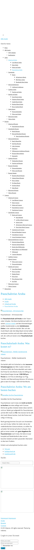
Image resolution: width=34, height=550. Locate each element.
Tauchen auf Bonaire (17, 163)
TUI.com (7, 449)
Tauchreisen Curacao (17, 210)
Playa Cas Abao (16, 271)
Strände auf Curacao (13, 266)
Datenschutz (8, 289)
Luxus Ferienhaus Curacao (19, 237)
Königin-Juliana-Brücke (18, 244)
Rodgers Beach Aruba (17, 104)
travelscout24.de (10, 454)
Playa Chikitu (15, 180)
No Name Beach (16, 183)
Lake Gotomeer (16, 146)
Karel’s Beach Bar (16, 141)
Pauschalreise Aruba (17, 70)
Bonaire (7, 121)
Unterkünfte (11, 72)
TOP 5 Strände (12, 52)
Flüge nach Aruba (16, 114)
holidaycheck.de (10, 451)
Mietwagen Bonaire (13, 190)
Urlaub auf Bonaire (13, 124)
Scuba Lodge (19, 222)
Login (3, 548)
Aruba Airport (11, 109)
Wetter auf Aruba (16, 67)
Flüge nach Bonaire (17, 170)
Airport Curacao (12, 259)
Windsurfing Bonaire (17, 161)
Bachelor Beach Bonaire (18, 175)
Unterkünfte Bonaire (13, 129)
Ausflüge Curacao (12, 257)
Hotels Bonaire (16, 131)
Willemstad (15, 252)
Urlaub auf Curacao (13, 198)
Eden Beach (15, 188)
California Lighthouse (17, 87)
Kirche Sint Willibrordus (18, 247)
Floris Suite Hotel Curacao (22, 227)
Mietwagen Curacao (13, 284)
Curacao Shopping (17, 254)
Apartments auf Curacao (18, 229)
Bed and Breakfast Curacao (19, 232)
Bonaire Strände (12, 173)
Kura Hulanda (19, 217)
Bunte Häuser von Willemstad (19, 249)
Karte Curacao (15, 202)
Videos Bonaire (12, 193)
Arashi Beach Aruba (17, 102)
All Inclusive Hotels (21, 77)
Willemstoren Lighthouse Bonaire (20, 151)
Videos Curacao (12, 286)
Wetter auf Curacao (17, 205)
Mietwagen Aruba (12, 116)
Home (6, 47)
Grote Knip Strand (16, 269)
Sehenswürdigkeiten (13, 84)
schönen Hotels (10, 323)
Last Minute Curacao (17, 200)
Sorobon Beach (16, 185)
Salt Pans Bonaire (16, 143)
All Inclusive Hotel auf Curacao (24, 225)
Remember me (8, 545)
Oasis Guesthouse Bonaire (22, 136)
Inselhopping (11, 55)
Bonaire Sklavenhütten (18, 153)
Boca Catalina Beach (17, 106)
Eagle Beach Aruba (17, 97)
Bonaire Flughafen (13, 166)
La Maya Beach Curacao (22, 220)
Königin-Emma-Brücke (18, 242)
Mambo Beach (16, 274)
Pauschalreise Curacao (18, 207)
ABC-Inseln (4, 39)
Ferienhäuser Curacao (17, 234)
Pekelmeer (14, 148)
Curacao (7, 195)
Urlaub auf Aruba (12, 60)
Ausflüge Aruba (12, 89)
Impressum (4, 518)
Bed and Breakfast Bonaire (19, 134)
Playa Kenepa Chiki (17, 279)
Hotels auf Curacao (17, 215)
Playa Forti (15, 276)
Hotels (13, 75)
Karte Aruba (15, 65)
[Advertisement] (17, 18)
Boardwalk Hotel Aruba (22, 82)
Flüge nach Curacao (17, 261)
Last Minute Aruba (17, 62)
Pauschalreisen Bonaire (18, 126)
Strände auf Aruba (12, 94)
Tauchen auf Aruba (17, 92)
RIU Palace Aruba (20, 79)
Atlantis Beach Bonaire (18, 178)
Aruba (6, 57)
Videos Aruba (11, 119)
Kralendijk (15, 156)
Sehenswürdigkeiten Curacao (15, 239)
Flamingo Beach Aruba (18, 99)
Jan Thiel (14, 281)
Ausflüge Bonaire (12, 158)
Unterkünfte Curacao (13, 212)
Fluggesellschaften (17, 111)
